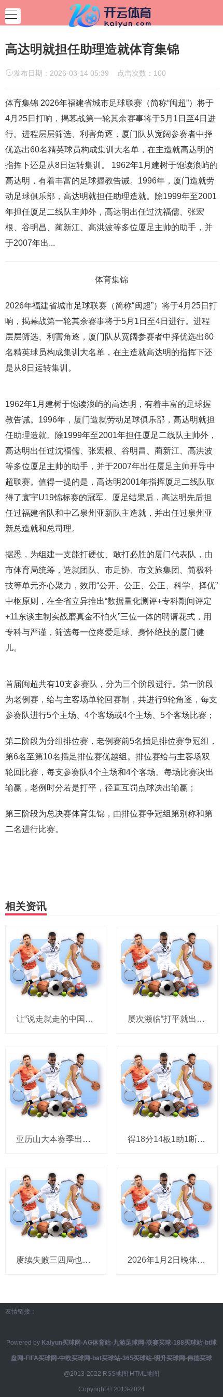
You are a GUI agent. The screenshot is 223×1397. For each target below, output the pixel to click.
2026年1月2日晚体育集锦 (175, 1259)
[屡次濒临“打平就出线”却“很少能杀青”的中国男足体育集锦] (167, 965)
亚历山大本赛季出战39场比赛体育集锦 (87, 1139)
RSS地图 (115, 1373)
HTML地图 (144, 1373)
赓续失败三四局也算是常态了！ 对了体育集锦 (100, 1259)
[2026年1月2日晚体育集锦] (167, 1206)
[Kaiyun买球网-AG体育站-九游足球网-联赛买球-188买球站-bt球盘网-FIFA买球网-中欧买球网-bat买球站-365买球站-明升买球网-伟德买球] (111, 14)
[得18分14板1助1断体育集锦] (167, 1085)
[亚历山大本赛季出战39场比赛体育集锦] (56, 1085)
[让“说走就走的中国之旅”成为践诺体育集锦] (56, 965)
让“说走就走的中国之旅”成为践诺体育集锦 (93, 1018)
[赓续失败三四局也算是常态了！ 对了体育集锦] (56, 1206)
